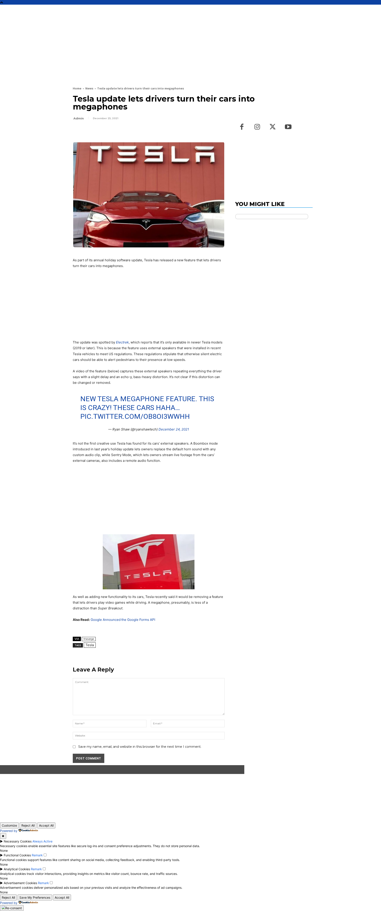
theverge (89, 638)
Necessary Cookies (18, 841)
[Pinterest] (97, 130)
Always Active (42, 841)
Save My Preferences (34, 897)
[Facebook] (77, 130)
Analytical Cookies (17, 869)
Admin (78, 118)
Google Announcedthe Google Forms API (123, 620)
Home (77, 88)
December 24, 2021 (174, 429)
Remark (37, 855)
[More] (118, 130)
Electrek (122, 342)
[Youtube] (288, 127)
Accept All (46, 825)
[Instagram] (257, 127)
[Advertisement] (180, 53)
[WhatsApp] (107, 130)
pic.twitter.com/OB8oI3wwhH (135, 416)
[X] (87, 130)
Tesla (90, 645)
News (89, 88)
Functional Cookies (17, 855)
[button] (316, 10)
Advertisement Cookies (20, 883)
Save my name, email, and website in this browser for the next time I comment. (139, 747)
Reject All (28, 825)
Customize (9, 825)
